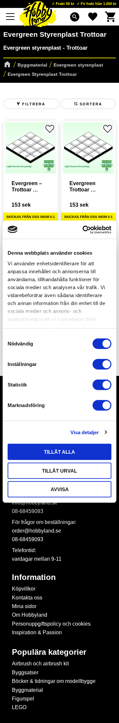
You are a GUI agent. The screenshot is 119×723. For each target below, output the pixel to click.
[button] (11, 17)
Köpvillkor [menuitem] (23, 589)
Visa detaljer (84, 432)
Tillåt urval (59, 470)
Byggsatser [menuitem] (25, 672)
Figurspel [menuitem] (23, 698)
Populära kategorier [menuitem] (49, 652)
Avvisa (60, 489)
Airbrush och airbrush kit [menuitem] (40, 663)
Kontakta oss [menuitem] (27, 597)
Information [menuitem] (34, 577)
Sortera (91, 104)
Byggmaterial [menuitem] (27, 690)
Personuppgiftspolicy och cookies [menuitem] (51, 624)
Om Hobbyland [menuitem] (29, 615)
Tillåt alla (59, 452)
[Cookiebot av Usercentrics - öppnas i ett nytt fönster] (84, 229)
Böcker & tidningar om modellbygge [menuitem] (54, 681)
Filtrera (33, 104)
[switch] (102, 364)
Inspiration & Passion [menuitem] (37, 632)
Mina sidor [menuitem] (24, 606)
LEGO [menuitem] (19, 707)
